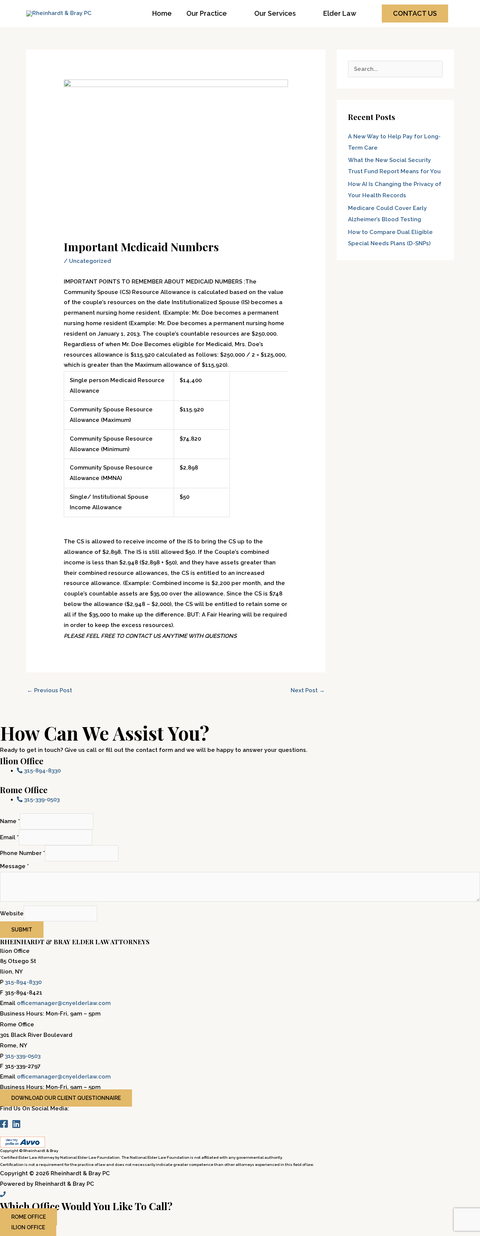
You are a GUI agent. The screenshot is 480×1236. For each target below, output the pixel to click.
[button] (415, 13)
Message (14, 866)
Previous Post (49, 690)
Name (10, 821)
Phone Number (22, 853)
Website (12, 913)
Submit (21, 930)
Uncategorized (90, 261)
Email (9, 837)
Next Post (308, 690)
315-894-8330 (23, 982)
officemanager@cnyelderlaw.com (64, 1003)
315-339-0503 (22, 1056)
